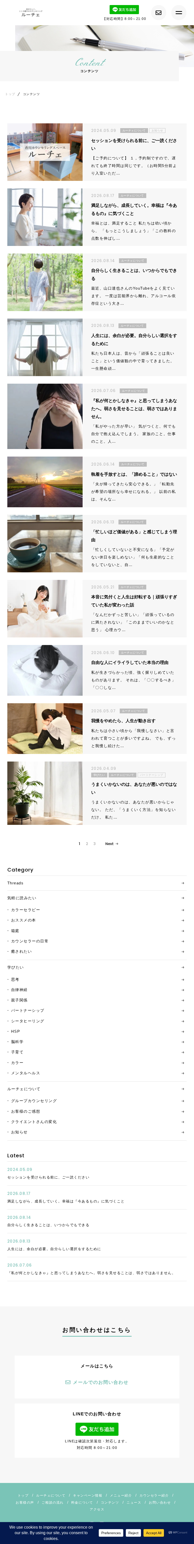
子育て (17, 1052)
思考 (15, 979)
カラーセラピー (25, 910)
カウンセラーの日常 (30, 941)
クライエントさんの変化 (34, 1121)
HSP (15, 1031)
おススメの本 (23, 920)
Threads (15, 883)
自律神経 (19, 990)
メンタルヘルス (25, 1073)
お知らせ (19, 1132)
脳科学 (17, 1042)
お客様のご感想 (25, 1111)
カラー (17, 1062)
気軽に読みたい (22, 898)
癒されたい (21, 951)
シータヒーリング (27, 1021)
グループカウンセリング (34, 1101)
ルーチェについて (24, 1089)
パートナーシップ (27, 1010)
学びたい (15, 967)
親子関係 (19, 1000)
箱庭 (15, 931)
